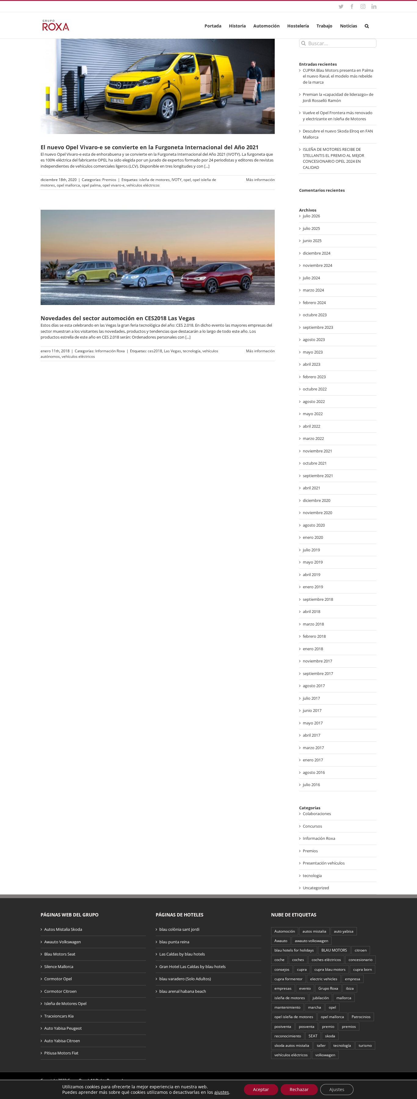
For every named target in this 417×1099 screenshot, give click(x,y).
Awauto (280, 940)
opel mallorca (68, 185)
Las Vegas (172, 351)
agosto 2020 (314, 525)
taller (321, 1045)
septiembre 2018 (318, 599)
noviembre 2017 (317, 661)
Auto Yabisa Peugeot (63, 1028)
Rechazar (299, 1089)
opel (187, 179)
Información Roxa (110, 351)
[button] (367, 25)
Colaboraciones (317, 813)
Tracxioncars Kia (59, 1016)
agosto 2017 (314, 685)
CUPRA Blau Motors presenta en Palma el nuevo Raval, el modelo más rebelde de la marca (338, 76)
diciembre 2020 (316, 500)
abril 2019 (311, 574)
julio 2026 (311, 216)
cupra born (362, 969)
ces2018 (155, 351)
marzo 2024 (313, 290)
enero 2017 (313, 760)
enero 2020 (313, 537)
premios (349, 1026)
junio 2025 (312, 240)
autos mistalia (314, 931)
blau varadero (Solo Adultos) (185, 978)
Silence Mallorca (58, 966)
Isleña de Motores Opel (65, 1003)
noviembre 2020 (317, 512)
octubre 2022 (315, 389)
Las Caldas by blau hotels (182, 954)
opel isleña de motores (293, 1016)
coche (279, 959)
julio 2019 (311, 550)
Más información (260, 179)
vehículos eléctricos (143, 185)
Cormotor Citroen (60, 991)
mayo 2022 (313, 413)
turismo (365, 1045)
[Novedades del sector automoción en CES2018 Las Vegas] (158, 257)
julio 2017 (311, 698)
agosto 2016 (314, 772)
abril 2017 (311, 735)
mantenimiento (287, 1007)
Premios (109, 179)
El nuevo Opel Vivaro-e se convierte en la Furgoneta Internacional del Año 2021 (150, 147)
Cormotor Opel (58, 978)
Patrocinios (361, 1016)
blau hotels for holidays (294, 950)
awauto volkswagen (311, 940)
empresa (352, 978)
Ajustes (336, 1089)
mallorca (343, 997)
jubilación (321, 997)
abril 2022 (311, 426)
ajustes (221, 1092)
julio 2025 (311, 228)
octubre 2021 (315, 463)
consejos (281, 969)
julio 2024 (311, 278)
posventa (306, 1026)
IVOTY (177, 179)
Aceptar (261, 1089)
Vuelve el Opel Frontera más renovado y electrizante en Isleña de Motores (337, 116)
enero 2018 (313, 648)
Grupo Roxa (328, 988)
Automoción (284, 931)
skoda (330, 1035)
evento (305, 988)
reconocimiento (287, 1035)
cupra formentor (288, 978)
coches (298, 959)
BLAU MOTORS (334, 950)
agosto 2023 (314, 339)
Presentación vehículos (324, 863)
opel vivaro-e (114, 185)
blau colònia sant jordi (179, 929)
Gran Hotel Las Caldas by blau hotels (192, 966)
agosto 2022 (314, 401)
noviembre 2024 (317, 265)
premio (328, 1026)
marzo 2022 (313, 438)
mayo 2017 (313, 723)
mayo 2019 (313, 562)
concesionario (360, 959)
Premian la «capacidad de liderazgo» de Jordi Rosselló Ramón (338, 97)
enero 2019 (313, 586)
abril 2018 (311, 611)
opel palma (91, 185)
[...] (206, 166)
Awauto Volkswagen (62, 942)
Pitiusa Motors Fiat (61, 1053)
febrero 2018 (314, 636)
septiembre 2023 (318, 327)
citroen (361, 950)
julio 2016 (311, 784)
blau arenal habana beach (182, 991)
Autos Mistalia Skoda (63, 929)
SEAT (313, 1035)
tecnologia (312, 875)
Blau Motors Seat (59, 954)
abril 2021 (311, 488)
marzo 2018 (313, 624)
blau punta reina (174, 942)
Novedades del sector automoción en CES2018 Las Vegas (118, 318)
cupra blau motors (330, 969)
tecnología (192, 351)
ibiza (350, 988)
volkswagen (325, 1054)
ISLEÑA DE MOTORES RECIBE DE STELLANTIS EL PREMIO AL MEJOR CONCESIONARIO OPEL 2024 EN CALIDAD (333, 158)
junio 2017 (312, 710)
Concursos (312, 826)
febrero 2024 (314, 302)
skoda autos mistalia (291, 1045)
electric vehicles (323, 978)
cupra (302, 969)
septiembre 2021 (318, 475)
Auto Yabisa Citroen (62, 1040)
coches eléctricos (326, 959)
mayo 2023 (313, 352)
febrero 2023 (314, 376)
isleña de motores (154, 179)
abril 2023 (311, 364)
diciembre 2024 (316, 253)
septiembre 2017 (318, 673)
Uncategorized (316, 887)
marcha (314, 1007)
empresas (283, 988)
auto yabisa (344, 931)
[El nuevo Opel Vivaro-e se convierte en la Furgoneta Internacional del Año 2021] (158, 86)
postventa (282, 1026)
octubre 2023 (315, 314)
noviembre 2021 (317, 451)
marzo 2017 (313, 747)
